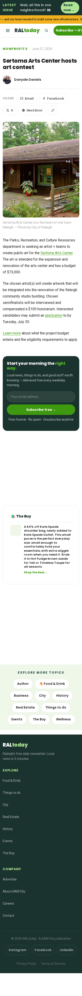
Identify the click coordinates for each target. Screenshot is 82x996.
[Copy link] (53, 110)
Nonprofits (15, 49)
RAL (27, 30)
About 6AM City (14, 891)
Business (21, 695)
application (53, 315)
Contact (8, 915)
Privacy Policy (26, 963)
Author (23, 683)
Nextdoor (35, 110)
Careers (8, 903)
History (62, 695)
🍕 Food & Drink (52, 683)
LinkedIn (66, 950)
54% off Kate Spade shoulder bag (41, 529)
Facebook (55, 98)
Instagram (17, 950)
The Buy (39, 719)
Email (29, 98)
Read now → (69, 7)
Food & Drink (11, 780)
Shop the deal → (36, 572)
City (42, 695)
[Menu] (8, 31)
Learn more (12, 333)
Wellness (63, 719)
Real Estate (25, 707)
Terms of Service (53, 963)
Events (16, 719)
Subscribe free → (41, 409)
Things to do (55, 707)
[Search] (46, 31)
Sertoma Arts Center (57, 253)
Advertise (10, 879)
